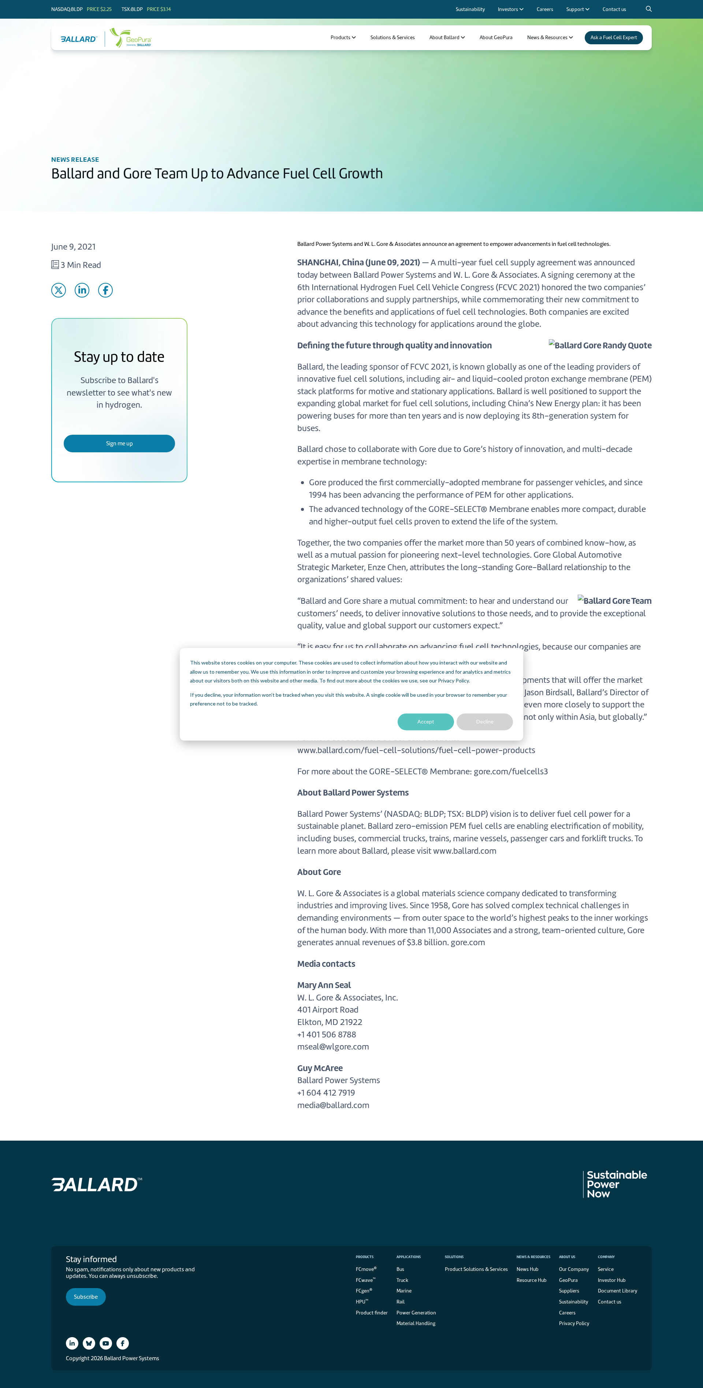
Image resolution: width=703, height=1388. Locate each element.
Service (606, 1269)
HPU (362, 1301)
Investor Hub (612, 1280)
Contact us (609, 1302)
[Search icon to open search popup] (649, 9)
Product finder (372, 1313)
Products (364, 1257)
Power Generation (416, 1313)
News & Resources (533, 1257)
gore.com (468, 942)
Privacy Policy (453, 680)
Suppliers (569, 1291)
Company (606, 1257)
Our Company (574, 1269)
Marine (404, 1291)
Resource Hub (532, 1280)
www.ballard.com (464, 850)
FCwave (366, 1279)
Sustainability (573, 1302)
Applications (409, 1257)
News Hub (528, 1269)
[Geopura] (128, 38)
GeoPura (568, 1280)
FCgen (364, 1290)
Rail (401, 1302)
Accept (425, 721)
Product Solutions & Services (476, 1269)
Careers (567, 1313)
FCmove (366, 1268)
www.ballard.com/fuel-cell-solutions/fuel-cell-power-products (416, 750)
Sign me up (119, 443)
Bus (400, 1269)
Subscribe (86, 1297)
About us (567, 1257)
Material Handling (416, 1323)
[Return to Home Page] (82, 38)
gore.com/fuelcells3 (511, 771)
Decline (485, 721)
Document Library (617, 1291)
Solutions (454, 1257)
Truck (402, 1280)
